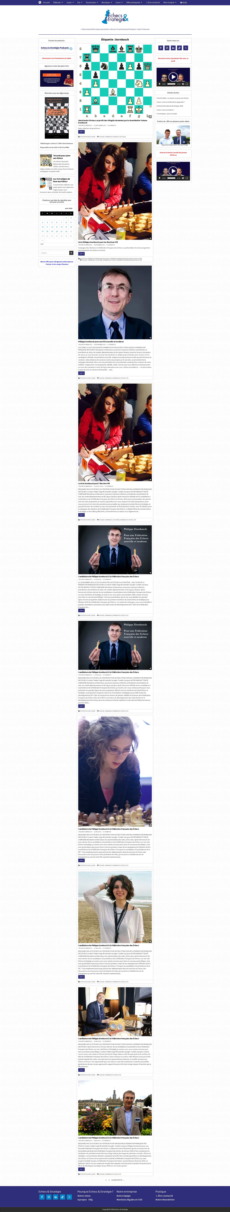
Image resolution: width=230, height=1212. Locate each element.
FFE (141, 260)
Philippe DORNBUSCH (85, 125)
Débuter (57, 2)
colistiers (98, 260)
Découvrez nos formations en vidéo (56, 58)
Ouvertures (91, 2)
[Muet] (183, 84)
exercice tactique (119, 136)
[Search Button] (40, 2)
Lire (82, 132)
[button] (173, 77)
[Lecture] (159, 84)
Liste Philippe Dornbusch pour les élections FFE (98, 242)
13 (57, 227)
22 (66, 231)
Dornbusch (109, 136)
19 (52, 231)
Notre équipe (124, 1195)
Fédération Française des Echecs (98, 258)
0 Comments (112, 125)
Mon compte (168, 2)
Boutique (106, 2)
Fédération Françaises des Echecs (121, 258)
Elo (78, 2)
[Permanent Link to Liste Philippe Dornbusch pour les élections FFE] (115, 191)
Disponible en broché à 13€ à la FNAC (54, 147)
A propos (82, 1199)
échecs (113, 260)
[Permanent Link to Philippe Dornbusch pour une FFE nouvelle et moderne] (115, 302)
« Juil (41, 244)
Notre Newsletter (165, 1199)
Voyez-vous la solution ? (165, 110)
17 (42, 231)
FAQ (90, 1199)
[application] (173, 77)
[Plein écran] (187, 84)
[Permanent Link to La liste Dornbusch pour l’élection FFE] (115, 432)
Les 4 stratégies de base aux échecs (61, 180)
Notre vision (84, 1195)
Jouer (69, 2)
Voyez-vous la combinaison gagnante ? (171, 102)
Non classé (91, 136)
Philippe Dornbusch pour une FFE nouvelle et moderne (101, 341)
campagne (91, 260)
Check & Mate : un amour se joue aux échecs (173, 98)
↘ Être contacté (153, 2)
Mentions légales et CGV (129, 1199)
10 (42, 227)
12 (52, 227)
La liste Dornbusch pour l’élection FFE (94, 483)
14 (61, 227)
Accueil (46, 2)
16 (71, 227)
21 (61, 231)
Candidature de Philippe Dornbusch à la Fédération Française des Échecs (108, 576)
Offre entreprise (133, 2)
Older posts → (117, 1180)
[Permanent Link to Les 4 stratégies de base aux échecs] (46, 184)
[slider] (171, 84)
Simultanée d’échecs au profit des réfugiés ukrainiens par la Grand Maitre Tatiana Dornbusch (112, 121)
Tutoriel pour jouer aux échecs (61, 156)
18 (47, 231)
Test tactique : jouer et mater (167, 114)
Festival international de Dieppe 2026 (170, 106)
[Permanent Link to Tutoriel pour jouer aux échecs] (46, 160)
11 (47, 227)
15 (66, 227)
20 (57, 231)
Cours (118, 2)
